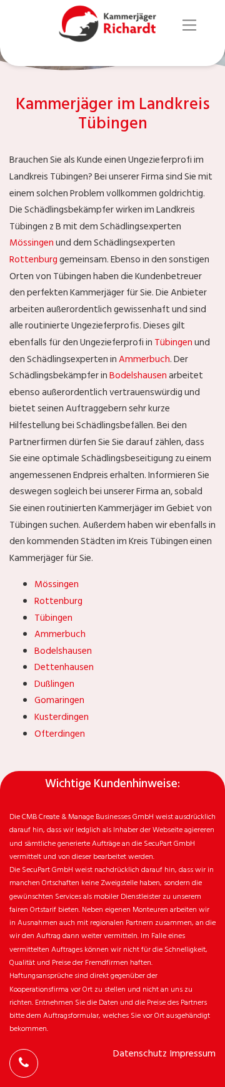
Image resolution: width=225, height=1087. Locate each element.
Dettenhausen (64, 667)
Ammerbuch (144, 359)
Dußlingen (54, 684)
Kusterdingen (61, 717)
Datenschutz (140, 1053)
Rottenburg (33, 259)
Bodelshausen (138, 375)
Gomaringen (59, 700)
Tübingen (173, 342)
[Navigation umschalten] (189, 25)
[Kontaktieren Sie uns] (23, 1063)
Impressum (193, 1053)
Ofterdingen (59, 734)
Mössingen (31, 243)
